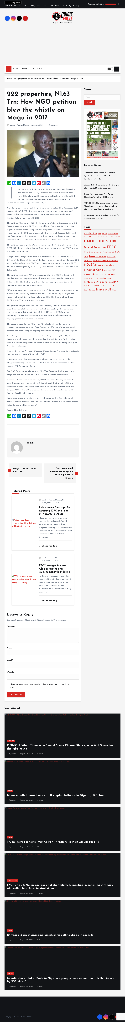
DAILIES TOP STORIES (102, 241)
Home (15, 69)
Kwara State (111, 257)
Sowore (96, 286)
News (64, 500)
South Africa (88, 286)
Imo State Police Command (105, 252)
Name (10, 648)
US (109, 289)
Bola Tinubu (100, 237)
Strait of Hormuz (106, 286)
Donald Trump (92, 247)
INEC (117, 252)
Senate (106, 282)
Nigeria (99, 265)
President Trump (105, 278)
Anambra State (90, 233)
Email (10, 660)
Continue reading (48, 546)
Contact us (38, 69)
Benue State (113, 233)
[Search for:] (102, 97)
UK (106, 290)
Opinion (11, 740)
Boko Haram (90, 237)
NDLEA (89, 264)
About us (25, 69)
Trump (100, 289)
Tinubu (92, 290)
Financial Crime (23, 125)
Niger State (108, 265)
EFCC (112, 247)
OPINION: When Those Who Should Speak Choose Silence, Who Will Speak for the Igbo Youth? (101, 176)
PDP (113, 270)
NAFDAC (88, 261)
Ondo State (107, 270)
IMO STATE (89, 252)
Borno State (110, 237)
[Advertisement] (62, 46)
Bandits (104, 233)
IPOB (86, 257)
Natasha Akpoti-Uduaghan (105, 261)
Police (111, 274)
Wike (114, 290)
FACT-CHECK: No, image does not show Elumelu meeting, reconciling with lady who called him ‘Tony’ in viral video (101, 206)
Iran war (98, 257)
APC (99, 233)
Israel (104, 257)
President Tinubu (91, 278)
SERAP (114, 282)
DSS (104, 247)
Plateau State (101, 275)
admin (12, 125)
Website (10, 672)
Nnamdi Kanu (93, 270)
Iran (92, 256)
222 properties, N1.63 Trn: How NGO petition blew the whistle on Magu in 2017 (48, 79)
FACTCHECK (12, 880)
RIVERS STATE (92, 282)
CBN (118, 237)
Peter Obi (89, 275)
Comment (11, 627)
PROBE (10, 973)
